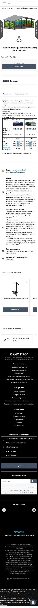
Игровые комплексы (19, 364)
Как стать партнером (19, 398)
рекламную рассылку (26, 492)
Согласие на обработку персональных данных (19, 404)
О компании (19, 409)
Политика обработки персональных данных (19, 401)
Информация (19, 388)
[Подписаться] (34, 481)
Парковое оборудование (19, 382)
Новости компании (19, 416)
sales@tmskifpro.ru (12, 447)
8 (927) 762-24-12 (11, 455)
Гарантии (19, 422)
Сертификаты (19, 419)
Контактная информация (19, 434)
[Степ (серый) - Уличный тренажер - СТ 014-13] (15, 288)
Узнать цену (19, 66)
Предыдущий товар (1, 29)
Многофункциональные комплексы (19, 376)
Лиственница (19, 373)
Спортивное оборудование (19, 367)
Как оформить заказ (19, 395)
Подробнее (15, 309)
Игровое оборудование (19, 370)
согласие (30, 487)
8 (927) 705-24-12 (11, 451)
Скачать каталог (19, 425)
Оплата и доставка (19, 391)
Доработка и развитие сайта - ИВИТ (20, 578)
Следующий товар (36, 29)
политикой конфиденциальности (20, 490)
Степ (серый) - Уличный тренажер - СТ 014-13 (15, 298)
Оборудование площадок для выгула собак (19, 379)
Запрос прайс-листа (19, 466)
